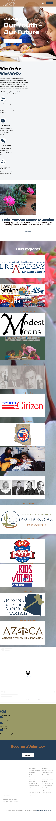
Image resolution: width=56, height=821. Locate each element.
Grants (4, 799)
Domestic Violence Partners (46, 776)
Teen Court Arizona (46, 792)
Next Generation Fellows (34, 770)
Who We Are (32, 772)
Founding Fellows (33, 790)
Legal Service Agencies (47, 770)
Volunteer (16, 801)
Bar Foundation (17, 699)
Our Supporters (32, 768)
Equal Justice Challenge (34, 792)
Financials (31, 777)
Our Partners (32, 779)
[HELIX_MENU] (43, 3)
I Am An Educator (5, 145)
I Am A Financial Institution (5, 168)
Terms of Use (47, 810)
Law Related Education (11, 799)
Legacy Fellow (32, 781)
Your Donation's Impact (8, 801)
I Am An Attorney (5, 104)
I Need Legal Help (5, 125)
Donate (49, 3)
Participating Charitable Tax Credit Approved (47, 784)
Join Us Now (28, 755)
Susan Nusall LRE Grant (47, 772)
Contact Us (36, 777)
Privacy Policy (39, 810)
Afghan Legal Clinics (46, 790)
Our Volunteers (32, 774)
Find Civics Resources (12, 41)
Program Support (46, 788)
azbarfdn (25, 699)
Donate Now (28, 231)
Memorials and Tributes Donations (47, 780)
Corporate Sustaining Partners (34, 787)
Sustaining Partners (33, 783)
